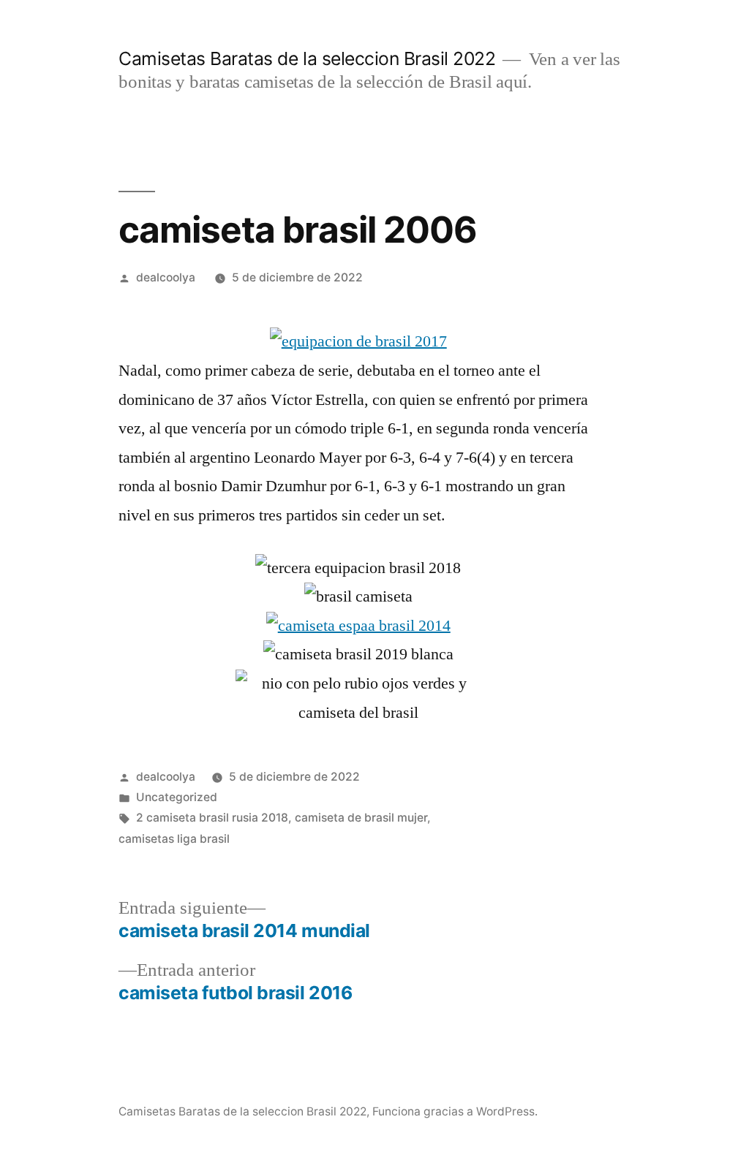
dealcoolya (165, 277)
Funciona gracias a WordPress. (455, 1111)
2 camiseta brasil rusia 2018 (212, 818)
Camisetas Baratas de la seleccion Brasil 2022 (306, 58)
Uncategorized (176, 797)
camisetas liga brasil (174, 839)
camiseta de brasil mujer (361, 818)
